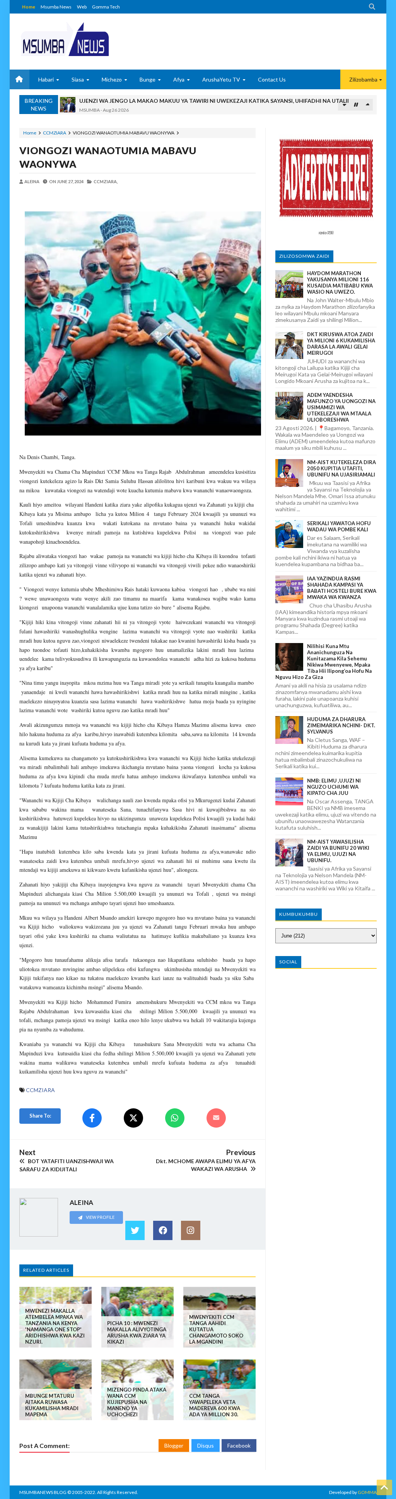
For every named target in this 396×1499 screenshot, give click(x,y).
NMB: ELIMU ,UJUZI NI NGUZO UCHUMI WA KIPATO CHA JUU (334, 787)
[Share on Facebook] (92, 1118)
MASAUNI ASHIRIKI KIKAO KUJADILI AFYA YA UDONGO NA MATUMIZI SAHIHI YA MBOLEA (196, 100)
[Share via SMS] (216, 1118)
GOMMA (367, 1492)
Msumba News (56, 7)
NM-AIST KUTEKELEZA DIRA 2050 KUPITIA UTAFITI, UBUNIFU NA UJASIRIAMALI (341, 468)
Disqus (205, 1445)
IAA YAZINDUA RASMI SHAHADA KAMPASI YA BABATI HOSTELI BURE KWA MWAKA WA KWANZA (341, 587)
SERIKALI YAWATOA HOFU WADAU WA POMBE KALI (339, 526)
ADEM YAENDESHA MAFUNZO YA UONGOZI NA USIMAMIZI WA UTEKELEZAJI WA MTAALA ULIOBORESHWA (341, 407)
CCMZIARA (54, 133)
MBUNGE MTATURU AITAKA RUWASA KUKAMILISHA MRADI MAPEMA (52, 1405)
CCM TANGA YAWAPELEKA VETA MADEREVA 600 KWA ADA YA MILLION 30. (214, 1405)
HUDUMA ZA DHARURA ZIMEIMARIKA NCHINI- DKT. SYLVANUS (341, 725)
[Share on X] (133, 1118)
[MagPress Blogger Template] (64, 38)
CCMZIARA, (106, 181)
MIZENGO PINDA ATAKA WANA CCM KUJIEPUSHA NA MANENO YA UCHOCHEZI (136, 1402)
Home (28, 7)
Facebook (239, 1445)
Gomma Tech (106, 7)
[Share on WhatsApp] (174, 1118)
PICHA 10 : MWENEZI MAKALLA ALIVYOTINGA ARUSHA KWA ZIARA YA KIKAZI (136, 1332)
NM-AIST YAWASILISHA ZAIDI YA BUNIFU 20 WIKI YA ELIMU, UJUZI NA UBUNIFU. (338, 851)
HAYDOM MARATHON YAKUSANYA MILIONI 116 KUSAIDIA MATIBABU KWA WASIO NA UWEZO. (340, 282)
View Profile (99, 1217)
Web (82, 7)
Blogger (173, 1445)
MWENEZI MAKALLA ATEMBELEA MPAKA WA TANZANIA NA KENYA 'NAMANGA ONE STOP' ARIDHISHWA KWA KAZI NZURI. (55, 1326)
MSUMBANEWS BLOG (43, 1492)
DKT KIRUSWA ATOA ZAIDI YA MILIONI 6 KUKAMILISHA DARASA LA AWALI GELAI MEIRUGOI (341, 343)
